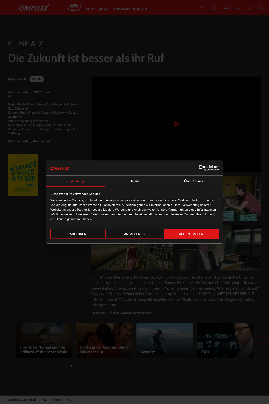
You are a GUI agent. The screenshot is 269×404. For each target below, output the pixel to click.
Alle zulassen (191, 234)
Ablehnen (78, 234)
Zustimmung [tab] (75, 181)
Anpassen (132, 234)
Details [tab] (134, 181)
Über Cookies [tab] (193, 181)
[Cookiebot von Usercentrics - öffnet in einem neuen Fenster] (201, 168)
